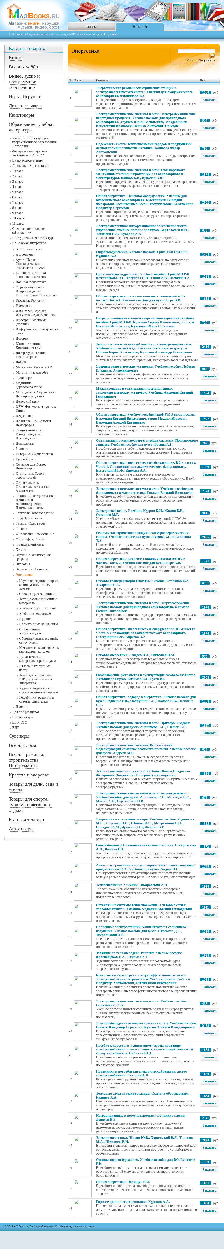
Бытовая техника (26, 819)
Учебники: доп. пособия (37, 608)
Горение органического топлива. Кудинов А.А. (133, 1202)
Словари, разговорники (37, 594)
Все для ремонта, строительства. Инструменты (26, 760)
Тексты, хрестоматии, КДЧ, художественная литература (35, 679)
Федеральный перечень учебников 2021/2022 (29, 153)
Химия (21, 549)
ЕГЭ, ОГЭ (20, 722)
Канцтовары (21, 115)
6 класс (17, 197)
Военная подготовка (31, 282)
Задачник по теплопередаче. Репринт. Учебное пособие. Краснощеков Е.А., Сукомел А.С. (139, 955)
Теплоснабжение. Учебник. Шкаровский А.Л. (132, 885)
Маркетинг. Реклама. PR (34, 367)
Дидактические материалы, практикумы (37, 659)
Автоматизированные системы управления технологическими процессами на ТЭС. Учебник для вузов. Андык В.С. (145, 867)
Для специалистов (26, 712)
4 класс (17, 186)
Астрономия (25, 254)
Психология (25, 443)
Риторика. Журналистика (35, 454)
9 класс (17, 213)
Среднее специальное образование (28, 230)
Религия (22, 448)
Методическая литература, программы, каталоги (39, 649)
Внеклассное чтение (27, 160)
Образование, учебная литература (48, 34)
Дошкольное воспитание (30, 165)
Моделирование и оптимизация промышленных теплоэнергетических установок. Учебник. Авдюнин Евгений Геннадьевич (144, 392)
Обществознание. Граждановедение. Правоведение (29, 434)
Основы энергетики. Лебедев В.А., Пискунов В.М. (135, 655)
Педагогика (24, 416)
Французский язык (30, 544)
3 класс (17, 181)
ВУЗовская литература (86, 34)
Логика (21, 362)
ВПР (15, 727)
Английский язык (29, 249)
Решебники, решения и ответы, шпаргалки (36, 699)
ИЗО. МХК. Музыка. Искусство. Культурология (35, 313)
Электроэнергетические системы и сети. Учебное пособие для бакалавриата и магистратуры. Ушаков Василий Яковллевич (145, 490)
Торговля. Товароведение (35, 513)
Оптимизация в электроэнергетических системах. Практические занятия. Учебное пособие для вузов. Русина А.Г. (147, 442)
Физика (21, 528)
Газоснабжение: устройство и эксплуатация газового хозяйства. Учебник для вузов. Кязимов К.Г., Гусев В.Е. (146, 677)
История (22, 338)
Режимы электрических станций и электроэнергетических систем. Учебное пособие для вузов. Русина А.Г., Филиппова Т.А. (143, 537)
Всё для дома (22, 745)
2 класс (17, 176)
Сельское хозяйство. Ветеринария (31, 466)
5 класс (17, 192)
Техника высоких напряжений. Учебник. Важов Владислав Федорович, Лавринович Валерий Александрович (143, 773)
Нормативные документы (38, 624)
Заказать (209, 100)
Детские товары (25, 105)
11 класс (18, 223)
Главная (91, 26)
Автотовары (21, 828)
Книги (15, 57)
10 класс (18, 218)
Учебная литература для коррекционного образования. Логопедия (34, 142)
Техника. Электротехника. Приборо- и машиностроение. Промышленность (35, 501)
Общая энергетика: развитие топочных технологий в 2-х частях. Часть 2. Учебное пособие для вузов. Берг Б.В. (141, 561)
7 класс (17, 202)
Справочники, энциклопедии (30, 631)
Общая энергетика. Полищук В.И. (123, 1182)
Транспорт (24, 378)
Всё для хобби (23, 67)
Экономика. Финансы (32, 569)
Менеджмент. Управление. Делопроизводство (36, 394)
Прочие (25, 619)
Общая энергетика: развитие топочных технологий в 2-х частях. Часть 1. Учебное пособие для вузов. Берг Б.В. (141, 298)
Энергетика (24, 574)
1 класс (17, 171)
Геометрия (23, 305)
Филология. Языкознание (35, 534)
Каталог (140, 26)
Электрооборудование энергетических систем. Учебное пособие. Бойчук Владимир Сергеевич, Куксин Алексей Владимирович (146, 1025)
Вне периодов (22, 717)
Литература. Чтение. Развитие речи (31, 355)
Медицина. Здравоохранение (29, 385)
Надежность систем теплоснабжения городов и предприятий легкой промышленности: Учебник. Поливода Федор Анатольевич (143, 148)
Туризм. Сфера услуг (31, 523)
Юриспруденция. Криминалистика (29, 345)
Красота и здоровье (29, 775)
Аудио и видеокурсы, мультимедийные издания (38, 690)
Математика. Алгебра (32, 372)
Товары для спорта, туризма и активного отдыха (30, 804)
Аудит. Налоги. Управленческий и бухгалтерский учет (30, 263)
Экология (23, 564)
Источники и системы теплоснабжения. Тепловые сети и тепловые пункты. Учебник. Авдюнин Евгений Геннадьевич (144, 907)
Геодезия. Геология (30, 300)
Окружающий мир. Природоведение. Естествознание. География (36, 291)
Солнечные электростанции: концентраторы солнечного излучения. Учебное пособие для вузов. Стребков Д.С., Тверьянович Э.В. (141, 931)
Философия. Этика (30, 539)
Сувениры (19, 736)
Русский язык (26, 459)
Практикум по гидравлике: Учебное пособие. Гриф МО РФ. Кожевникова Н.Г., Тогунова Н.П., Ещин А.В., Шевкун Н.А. (143, 276)
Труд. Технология (29, 518)
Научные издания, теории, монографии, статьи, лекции (39, 584)
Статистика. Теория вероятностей (30, 475)
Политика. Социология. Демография (34, 423)
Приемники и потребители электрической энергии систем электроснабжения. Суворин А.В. (141, 1073)
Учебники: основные (35, 613)
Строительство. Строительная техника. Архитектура (33, 486)
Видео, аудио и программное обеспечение (24, 81)
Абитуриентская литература (33, 238)
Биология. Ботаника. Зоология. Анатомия (31, 275)
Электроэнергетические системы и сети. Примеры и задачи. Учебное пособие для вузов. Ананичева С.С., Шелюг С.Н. (143, 725)
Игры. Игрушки (25, 96)
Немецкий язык (27, 401)
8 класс (17, 207)
